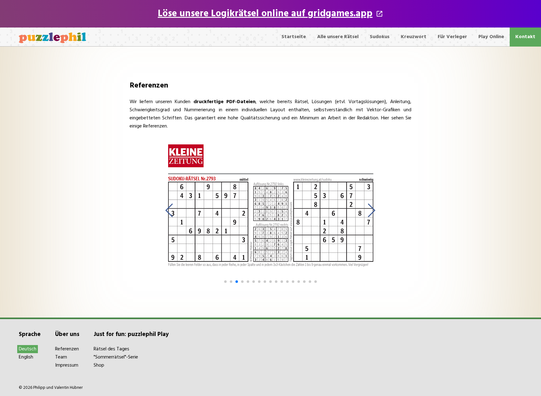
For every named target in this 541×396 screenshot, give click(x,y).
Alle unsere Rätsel (337, 37)
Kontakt (525, 37)
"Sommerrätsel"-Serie (116, 357)
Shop (99, 365)
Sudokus (379, 37)
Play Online (491, 37)
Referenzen (67, 349)
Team (61, 357)
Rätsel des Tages (111, 349)
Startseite (293, 37)
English (26, 357)
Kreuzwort (413, 37)
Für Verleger (452, 37)
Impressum (66, 365)
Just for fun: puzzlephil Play (131, 334)
